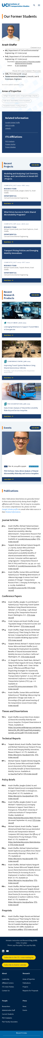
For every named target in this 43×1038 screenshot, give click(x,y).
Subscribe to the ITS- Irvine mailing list (19, 957)
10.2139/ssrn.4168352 (15, 929)
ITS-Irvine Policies (8, 987)
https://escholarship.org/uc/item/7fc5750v (24, 818)
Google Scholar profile (10, 509)
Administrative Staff (8, 1010)
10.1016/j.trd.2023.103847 (27, 539)
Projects (25, 987)
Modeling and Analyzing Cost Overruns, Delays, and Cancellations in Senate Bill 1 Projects (21, 176)
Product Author (10, 144)
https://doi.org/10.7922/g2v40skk (20, 859)
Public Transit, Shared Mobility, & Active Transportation (16, 100)
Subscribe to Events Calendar (15, 965)
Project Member (10, 147)
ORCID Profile (9, 125)
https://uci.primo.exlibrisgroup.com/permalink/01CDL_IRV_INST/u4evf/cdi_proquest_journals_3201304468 (24, 730)
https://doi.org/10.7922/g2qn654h (21, 796)
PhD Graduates (7, 1018)
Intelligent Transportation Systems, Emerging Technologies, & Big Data (20, 95)
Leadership (5, 979)
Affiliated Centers (8, 983)
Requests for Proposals (30, 991)
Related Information (13, 512)
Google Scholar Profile (12, 122)
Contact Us (6, 991)
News (24, 1006)
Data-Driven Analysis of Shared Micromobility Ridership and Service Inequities (27, 62)
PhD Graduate (9, 141)
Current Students (8, 1014)
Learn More (7, 479)
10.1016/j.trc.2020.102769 (17, 588)
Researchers (6, 1006)
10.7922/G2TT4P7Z (15, 774)
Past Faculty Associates (10, 1022)
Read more (7, 203)
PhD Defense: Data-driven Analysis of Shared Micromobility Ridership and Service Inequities (21, 472)
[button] (39, 5)
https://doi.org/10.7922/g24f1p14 (20, 880)
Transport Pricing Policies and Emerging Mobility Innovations (21, 251)
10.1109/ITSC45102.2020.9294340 (20, 686)
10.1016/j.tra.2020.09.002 (27, 566)
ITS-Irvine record (28, 626)
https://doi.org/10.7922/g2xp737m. (21, 755)
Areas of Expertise (29, 979)
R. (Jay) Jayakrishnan (21, 65)
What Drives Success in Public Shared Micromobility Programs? (20, 213)
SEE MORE (35, 165)
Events (25, 1010)
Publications (27, 983)
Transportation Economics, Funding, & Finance (14, 105)
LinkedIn (8, 128)
